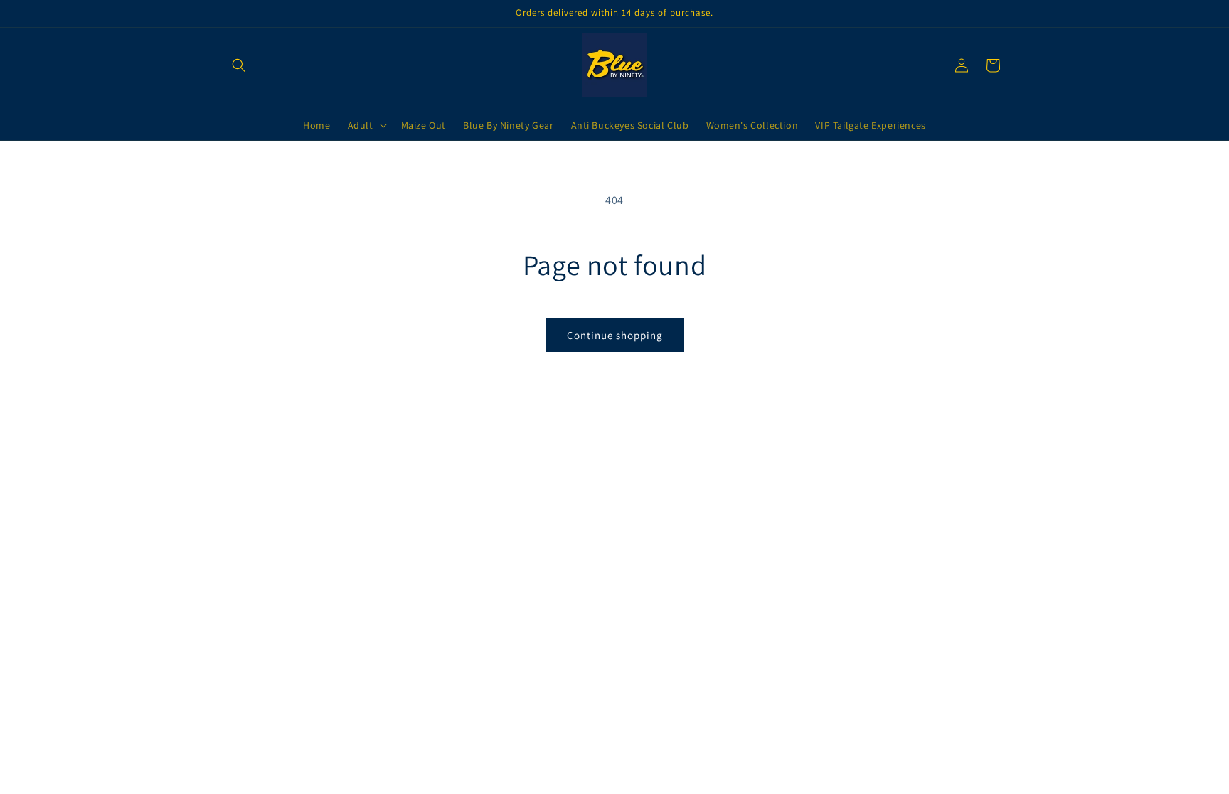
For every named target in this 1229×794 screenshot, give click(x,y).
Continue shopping (615, 335)
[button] (239, 65)
